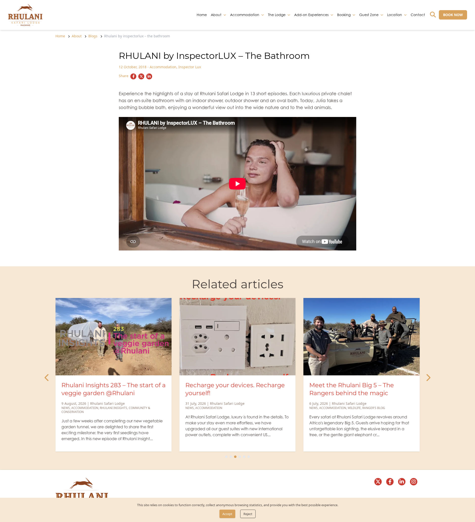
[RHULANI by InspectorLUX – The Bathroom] (133, 76)
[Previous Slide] (47, 378)
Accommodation (163, 67)
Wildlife (354, 408)
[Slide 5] (244, 456)
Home (202, 14)
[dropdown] (224, 14)
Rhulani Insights (113, 408)
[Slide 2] (231, 456)
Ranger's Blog (373, 408)
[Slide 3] (235, 456)
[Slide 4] (239, 456)
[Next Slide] (428, 378)
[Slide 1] (226, 456)
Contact (418, 14)
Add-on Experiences (311, 14)
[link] (25, 15)
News (65, 408)
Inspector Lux (189, 67)
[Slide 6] (248, 456)
